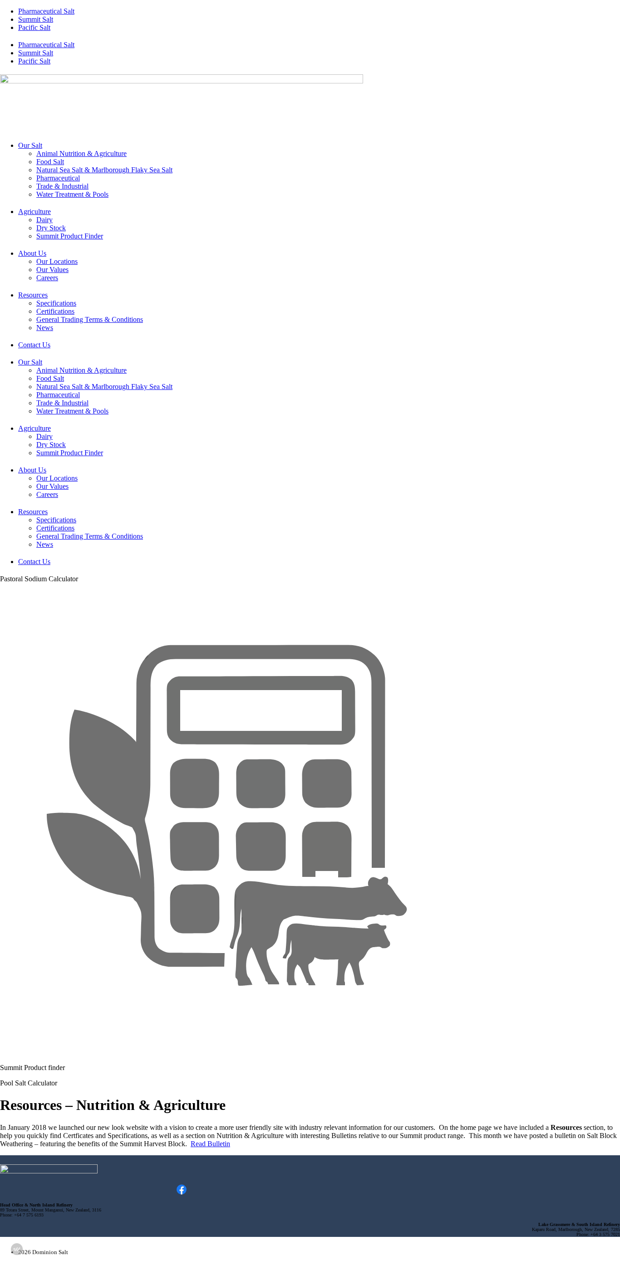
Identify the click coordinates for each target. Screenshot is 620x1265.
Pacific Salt (34, 27)
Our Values (52, 269)
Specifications (56, 303)
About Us (32, 253)
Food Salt (50, 161)
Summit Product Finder (69, 236)
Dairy (44, 220)
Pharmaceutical (58, 178)
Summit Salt (35, 19)
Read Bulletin (210, 1144)
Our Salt (30, 145)
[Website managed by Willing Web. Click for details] (16, 1249)
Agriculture (34, 211)
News (44, 327)
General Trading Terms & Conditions (89, 319)
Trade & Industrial (62, 186)
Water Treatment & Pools (72, 194)
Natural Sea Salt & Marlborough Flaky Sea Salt (104, 170)
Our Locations (57, 261)
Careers (47, 278)
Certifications (55, 311)
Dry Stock (51, 228)
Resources (33, 295)
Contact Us (34, 345)
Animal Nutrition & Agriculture (81, 153)
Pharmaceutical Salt (46, 11)
